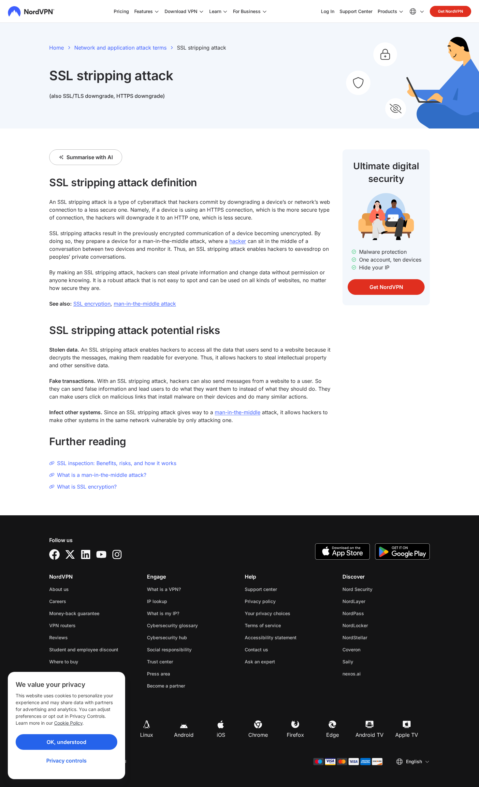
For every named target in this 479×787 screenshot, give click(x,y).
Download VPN (181, 11)
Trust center (160, 661)
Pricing (121, 11)
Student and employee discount (83, 649)
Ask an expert (260, 661)
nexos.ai (372, 673)
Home (56, 47)
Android (184, 735)
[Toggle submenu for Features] (156, 11)
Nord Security (378, 589)
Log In (327, 11)
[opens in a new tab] (54, 554)
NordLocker (375, 625)
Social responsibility (169, 649)
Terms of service (283, 625)
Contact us (256, 649)
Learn (215, 11)
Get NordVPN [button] (450, 11)
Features (143, 11)
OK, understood (66, 742)
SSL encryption (91, 303)
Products (387, 11)
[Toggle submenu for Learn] (225, 11)
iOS (221, 735)
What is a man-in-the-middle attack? (101, 475)
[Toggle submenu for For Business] (264, 11)
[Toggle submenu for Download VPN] (201, 11)
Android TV (370, 735)
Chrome (258, 735)
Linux (146, 735)
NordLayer (374, 601)
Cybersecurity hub (167, 637)
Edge (332, 735)
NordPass (373, 613)
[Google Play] (402, 551)
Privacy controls (66, 760)
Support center (261, 589)
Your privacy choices (267, 613)
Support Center (356, 11)
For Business (247, 11)
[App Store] (342, 551)
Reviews (58, 637)
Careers (78, 601)
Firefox (295, 735)
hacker (237, 241)
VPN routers (62, 625)
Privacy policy (281, 601)
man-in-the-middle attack (145, 303)
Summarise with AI (89, 157)
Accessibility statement (271, 637)
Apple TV (406, 735)
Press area (158, 673)
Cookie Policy (68, 723)
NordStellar (375, 637)
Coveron (371, 649)
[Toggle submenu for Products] (401, 11)
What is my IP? (163, 613)
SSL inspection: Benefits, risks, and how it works (116, 463)
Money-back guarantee (74, 613)
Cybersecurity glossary (172, 625)
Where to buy (63, 661)
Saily (368, 661)
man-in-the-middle (237, 412)
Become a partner (166, 686)
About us (59, 589)
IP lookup (157, 601)
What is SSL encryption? (87, 486)
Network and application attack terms (120, 47)
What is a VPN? (164, 589)
